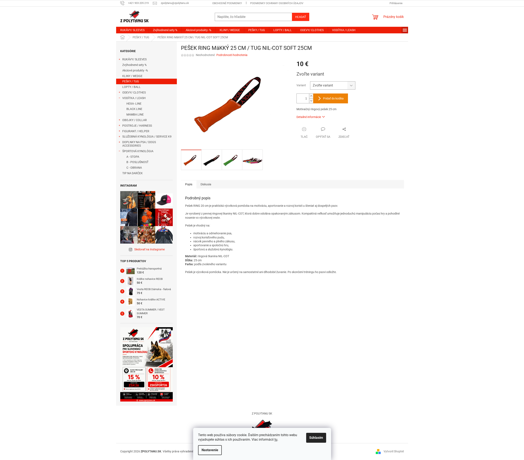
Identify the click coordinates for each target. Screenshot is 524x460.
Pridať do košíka (333, 98)
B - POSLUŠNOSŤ (137, 162)
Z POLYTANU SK (262, 413)
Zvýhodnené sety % (134, 65)
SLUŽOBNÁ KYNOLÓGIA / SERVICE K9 (147, 136)
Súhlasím (316, 438)
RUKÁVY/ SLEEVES (134, 59)
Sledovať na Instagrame (149, 249)
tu (275, 439)
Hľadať (300, 17)
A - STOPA (132, 156)
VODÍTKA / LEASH (134, 98)
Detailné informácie (308, 117)
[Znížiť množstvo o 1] (311, 100)
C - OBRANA (134, 167)
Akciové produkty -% (135, 70)
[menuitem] (132, 30)
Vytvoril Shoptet (394, 451)
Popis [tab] (188, 184)
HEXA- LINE (133, 103)
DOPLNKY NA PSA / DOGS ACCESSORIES (139, 143)
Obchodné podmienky (227, 3)
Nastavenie (210, 450)
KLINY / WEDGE (132, 76)
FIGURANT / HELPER (135, 131)
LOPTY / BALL (131, 87)
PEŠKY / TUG (130, 81)
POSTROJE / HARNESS (137, 125)
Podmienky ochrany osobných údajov (276, 3)
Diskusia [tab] (206, 184)
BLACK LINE (134, 109)
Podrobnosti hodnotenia (231, 55)
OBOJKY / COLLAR (134, 120)
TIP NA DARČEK (132, 173)
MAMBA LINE (135, 114)
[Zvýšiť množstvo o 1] (311, 96)
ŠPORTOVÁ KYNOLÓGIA (137, 151)
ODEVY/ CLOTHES (134, 92)
